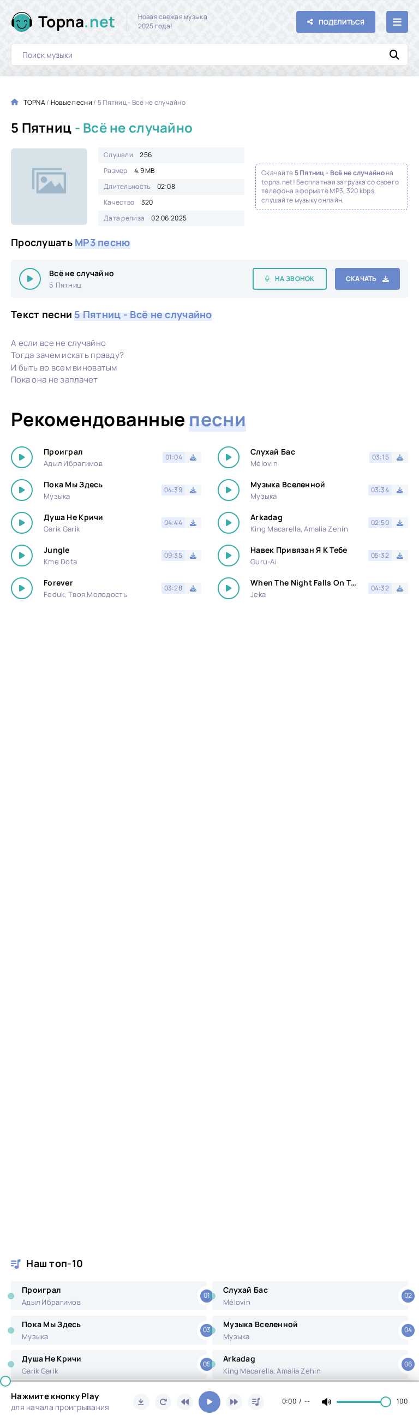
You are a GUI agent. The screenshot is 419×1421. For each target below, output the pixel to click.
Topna (77, 21)
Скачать (361, 278)
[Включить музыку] (209, 1402)
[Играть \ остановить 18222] (30, 279)
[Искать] (394, 54)
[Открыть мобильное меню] (397, 22)
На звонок (295, 278)
